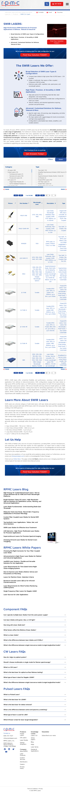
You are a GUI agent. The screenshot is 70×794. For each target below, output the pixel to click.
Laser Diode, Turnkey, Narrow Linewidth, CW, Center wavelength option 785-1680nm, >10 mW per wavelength (50, 360)
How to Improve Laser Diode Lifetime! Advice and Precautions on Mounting (20, 572)
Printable (41, 12)
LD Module (42, 178)
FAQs (32, 744)
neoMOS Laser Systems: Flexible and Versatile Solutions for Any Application (19, 562)
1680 (40, 275)
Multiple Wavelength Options (37, 278)
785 (34, 356)
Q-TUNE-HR (23, 326)
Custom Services (22, 758)
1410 (40, 214)
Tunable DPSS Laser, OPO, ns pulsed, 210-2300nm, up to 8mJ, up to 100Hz (50, 292)
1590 (36, 360)
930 (37, 267)
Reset (61, 159)
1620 (40, 257)
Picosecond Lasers (15, 178)
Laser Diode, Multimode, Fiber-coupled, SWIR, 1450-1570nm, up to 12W (50, 228)
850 (40, 269)
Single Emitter (63, 210)
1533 (37, 243)
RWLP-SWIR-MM (24, 228)
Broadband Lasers (63, 355)
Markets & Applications (35, 750)
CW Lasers (12, 180)
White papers (33, 738)
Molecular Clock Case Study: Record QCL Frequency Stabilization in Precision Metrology (21, 512)
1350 (37, 358)
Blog (32, 742)
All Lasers (12, 170)
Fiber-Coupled (63, 277)
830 (37, 269)
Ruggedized (62, 244)
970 (40, 267)
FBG (40, 174)
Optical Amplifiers (23, 743)
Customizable (63, 250)
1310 (37, 214)
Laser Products (22, 754)
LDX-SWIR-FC (24, 258)
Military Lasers (63, 240)
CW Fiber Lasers (43, 181)
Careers (22, 764)
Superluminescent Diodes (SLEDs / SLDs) (50, 176)
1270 (33, 214)
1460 (37, 216)
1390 (33, 273)
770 (34, 269)
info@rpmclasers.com (18, 456)
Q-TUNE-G (24, 310)
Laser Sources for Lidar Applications (16, 594)
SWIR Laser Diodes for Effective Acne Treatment (20, 527)
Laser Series (34, 747)
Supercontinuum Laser (45, 185)
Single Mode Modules (16, 181)
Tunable (37, 292)
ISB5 (23, 360)
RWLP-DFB (23, 215)
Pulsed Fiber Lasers (44, 183)
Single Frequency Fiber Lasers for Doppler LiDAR (20, 591)
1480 (40, 273)
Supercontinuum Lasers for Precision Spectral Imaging (22, 536)
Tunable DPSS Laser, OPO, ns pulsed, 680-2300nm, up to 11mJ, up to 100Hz (50, 310)
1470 (33, 257)
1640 (33, 259)
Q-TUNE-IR (23, 343)
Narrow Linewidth (63, 357)
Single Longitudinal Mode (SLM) (63, 216)
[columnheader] (10, 203)
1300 (36, 271)
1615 (37, 275)
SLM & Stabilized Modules (17, 183)
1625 (40, 360)
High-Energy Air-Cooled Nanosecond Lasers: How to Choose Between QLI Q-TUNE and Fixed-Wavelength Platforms (22, 494)
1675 (37, 259)
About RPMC (24, 751)
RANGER (23, 243)
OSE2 (23, 274)
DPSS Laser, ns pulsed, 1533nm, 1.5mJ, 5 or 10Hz (50, 243)
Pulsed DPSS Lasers (45, 180)
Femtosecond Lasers (16, 174)
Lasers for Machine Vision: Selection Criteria (19, 577)
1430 (36, 273)
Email (50, 12)
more (63, 189)
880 (33, 271)
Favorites (60, 12)
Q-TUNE (23, 292)
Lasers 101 (34, 735)
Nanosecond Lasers (16, 176)
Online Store (17, 459)
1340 (40, 271)
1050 (33, 267)
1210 (39, 356)
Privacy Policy (22, 767)
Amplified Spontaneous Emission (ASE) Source (52, 172)
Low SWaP (63, 242)
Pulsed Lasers (13, 172)
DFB (61, 212)
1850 (40, 259)
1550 (36, 257)
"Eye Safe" (42, 170)
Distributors (23, 762)
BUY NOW (58, 4)
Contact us (7, 733)
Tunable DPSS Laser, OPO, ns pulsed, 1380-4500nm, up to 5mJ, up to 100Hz (50, 343)
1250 (37, 354)
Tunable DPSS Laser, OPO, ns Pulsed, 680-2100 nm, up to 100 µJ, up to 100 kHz (50, 326)
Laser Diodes (13, 185)
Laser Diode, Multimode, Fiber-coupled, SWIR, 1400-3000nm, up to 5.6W (50, 258)
